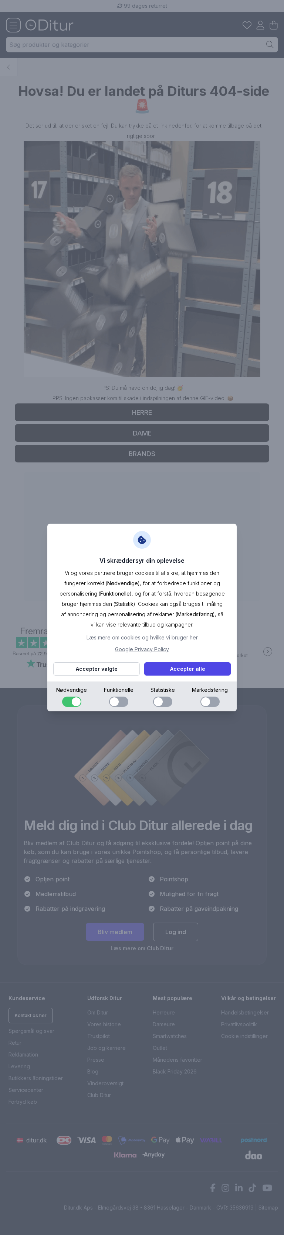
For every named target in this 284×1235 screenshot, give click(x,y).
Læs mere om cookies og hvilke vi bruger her (142, 637)
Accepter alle (187, 669)
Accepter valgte (97, 669)
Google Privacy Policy (142, 649)
